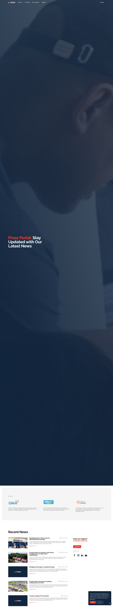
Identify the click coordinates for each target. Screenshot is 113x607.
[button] (20, 2)
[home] (11, 2)
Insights (43, 2)
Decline (99, 602)
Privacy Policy (92, 599)
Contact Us (77, 546)
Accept (92, 602)
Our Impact (27, 2)
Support (102, 2)
